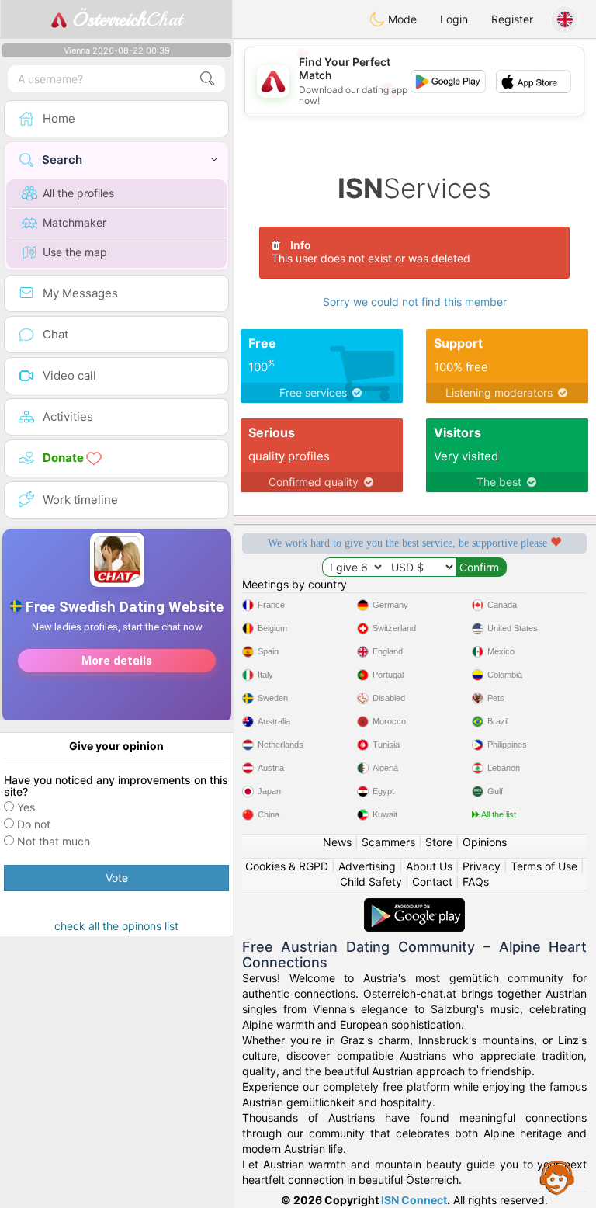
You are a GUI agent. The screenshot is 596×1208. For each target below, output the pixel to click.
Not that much (53, 841)
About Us (429, 866)
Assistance (557, 1177)
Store (438, 842)
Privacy (482, 866)
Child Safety (371, 881)
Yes (26, 807)
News (337, 842)
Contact (432, 881)
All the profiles (78, 193)
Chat (127, 19)
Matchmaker (74, 222)
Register (512, 19)
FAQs (476, 881)
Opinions (485, 842)
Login (454, 19)
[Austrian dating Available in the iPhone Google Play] (414, 905)
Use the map (75, 252)
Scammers (388, 842)
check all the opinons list (116, 925)
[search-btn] (207, 78)
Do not (33, 824)
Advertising (367, 866)
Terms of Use (544, 866)
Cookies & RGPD (286, 866)
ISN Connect (414, 1199)
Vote (117, 877)
